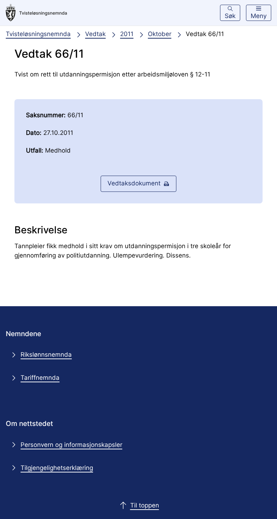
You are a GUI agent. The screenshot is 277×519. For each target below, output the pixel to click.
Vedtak (95, 34)
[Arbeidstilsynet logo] (36, 13)
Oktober (159, 34)
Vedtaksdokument (134, 183)
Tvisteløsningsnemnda (38, 34)
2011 (126, 34)
